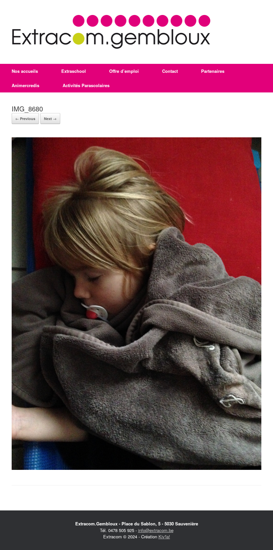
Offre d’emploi (124, 71)
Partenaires (212, 71)
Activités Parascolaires (86, 85)
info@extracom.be (155, 530)
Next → (50, 118)
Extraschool (73, 71)
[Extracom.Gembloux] (111, 32)
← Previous (25, 118)
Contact (170, 71)
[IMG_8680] (136, 468)
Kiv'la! (164, 536)
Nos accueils (25, 71)
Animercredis (25, 85)
